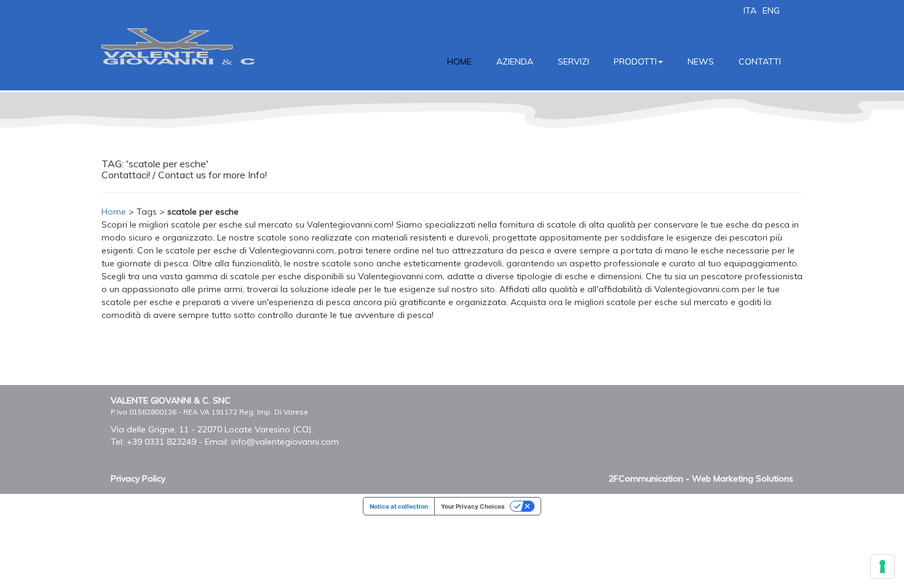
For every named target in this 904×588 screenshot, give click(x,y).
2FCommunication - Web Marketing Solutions (701, 478)
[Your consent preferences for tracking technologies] (882, 566)
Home (113, 211)
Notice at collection (399, 506)
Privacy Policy (138, 478)
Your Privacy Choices (473, 506)
